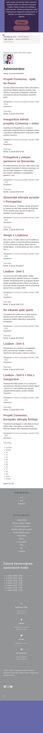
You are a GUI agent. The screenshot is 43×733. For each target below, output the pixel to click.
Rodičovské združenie (21, 532)
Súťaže (21, 539)
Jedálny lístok (21, 520)
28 (7, 471)
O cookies (21, 551)
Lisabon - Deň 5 (13, 343)
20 (7, 452)
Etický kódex (21, 536)
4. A (21, 497)
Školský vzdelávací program (22, 529)
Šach (21, 545)
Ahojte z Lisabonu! (15, 235)
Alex (12, 675)
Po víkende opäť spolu (18, 310)
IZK (21, 548)
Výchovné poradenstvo (21, 526)
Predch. (8, 450)
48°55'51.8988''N (21, 657)
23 (7, 459)
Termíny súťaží (21, 542)
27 (7, 469)
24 (7, 462)
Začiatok (9, 447)
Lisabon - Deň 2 (13, 271)
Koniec (8, 479)
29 (7, 474)
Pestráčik (21, 504)
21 (7, 455)
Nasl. (8, 476)
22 (7, 457)
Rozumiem (21, 22)
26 (7, 467)
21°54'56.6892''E (21, 659)
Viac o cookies (21, 28)
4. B (21, 500)
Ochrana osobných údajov (21, 523)
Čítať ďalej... (7, 111)
